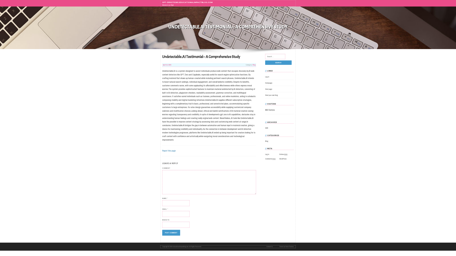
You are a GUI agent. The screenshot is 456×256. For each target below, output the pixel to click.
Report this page (169, 150)
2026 (266, 128)
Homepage (268, 83)
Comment (166, 168)
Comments (270, 159)
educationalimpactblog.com (181, 247)
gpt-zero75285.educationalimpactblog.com (187, 2)
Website (166, 220)
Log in (267, 77)
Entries (283, 154)
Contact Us (269, 247)
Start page (268, 89)
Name (165, 198)
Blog (254, 65)
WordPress (283, 159)
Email (165, 209)
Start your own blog (271, 95)
